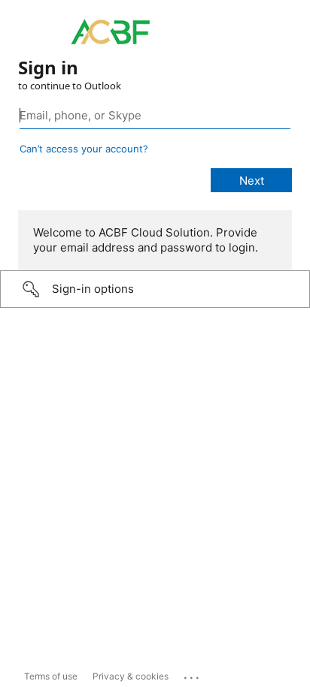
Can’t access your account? (84, 149)
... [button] (193, 674)
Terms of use (51, 676)
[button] (155, 289)
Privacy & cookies (131, 676)
